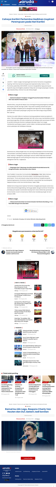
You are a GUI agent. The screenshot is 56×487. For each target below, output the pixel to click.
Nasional (15, 14)
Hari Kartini (15, 219)
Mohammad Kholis (20, 29)
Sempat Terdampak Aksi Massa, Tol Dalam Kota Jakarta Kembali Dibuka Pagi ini (31, 354)
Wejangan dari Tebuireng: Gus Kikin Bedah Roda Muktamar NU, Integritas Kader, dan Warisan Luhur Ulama (29, 168)
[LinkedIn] (7, 475)
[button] (2, 1)
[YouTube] (7, 473)
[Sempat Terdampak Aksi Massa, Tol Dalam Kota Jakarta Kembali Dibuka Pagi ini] (18, 354)
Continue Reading (28, 458)
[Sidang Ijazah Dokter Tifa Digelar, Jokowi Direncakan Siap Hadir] (18, 332)
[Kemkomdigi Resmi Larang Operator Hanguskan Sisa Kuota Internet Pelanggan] (35, 379)
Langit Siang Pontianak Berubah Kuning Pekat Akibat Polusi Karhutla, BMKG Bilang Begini (48, 389)
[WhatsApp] (9, 475)
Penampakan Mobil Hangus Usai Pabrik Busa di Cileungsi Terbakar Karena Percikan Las (24, 295)
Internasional (25, 366)
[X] (5, 473)
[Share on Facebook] (3, 79)
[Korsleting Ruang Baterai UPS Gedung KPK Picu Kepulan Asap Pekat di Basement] (7, 379)
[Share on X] (3, 82)
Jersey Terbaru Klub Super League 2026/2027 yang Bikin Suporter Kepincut (31, 339)
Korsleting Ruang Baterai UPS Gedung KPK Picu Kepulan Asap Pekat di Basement (7, 388)
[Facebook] (3, 473)
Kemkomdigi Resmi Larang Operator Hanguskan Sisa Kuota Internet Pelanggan (35, 388)
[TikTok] (5, 475)
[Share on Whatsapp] (46, 225)
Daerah (16, 298)
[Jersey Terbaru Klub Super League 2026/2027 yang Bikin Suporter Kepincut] (18, 339)
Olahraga (16, 290)
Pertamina (35, 174)
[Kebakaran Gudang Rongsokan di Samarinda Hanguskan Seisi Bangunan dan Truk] (21, 379)
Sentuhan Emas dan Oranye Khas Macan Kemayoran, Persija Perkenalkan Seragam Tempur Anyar (23, 287)
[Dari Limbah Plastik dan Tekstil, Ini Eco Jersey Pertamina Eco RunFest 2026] (18, 347)
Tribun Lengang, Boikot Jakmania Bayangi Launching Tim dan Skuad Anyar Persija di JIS (23, 312)
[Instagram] (3, 475)
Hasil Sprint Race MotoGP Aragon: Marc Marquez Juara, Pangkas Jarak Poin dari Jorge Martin (23, 303)
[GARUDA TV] (27, 1)
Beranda (11, 14)
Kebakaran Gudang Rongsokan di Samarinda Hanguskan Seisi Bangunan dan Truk (20, 390)
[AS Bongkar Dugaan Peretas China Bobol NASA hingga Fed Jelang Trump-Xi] (18, 362)
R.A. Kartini (27, 219)
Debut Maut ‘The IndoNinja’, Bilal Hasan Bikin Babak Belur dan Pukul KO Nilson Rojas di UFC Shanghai (23, 320)
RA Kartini (33, 219)
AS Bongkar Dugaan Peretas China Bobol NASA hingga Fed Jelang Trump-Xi (32, 362)
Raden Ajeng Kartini (40, 219)
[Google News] (9, 473)
